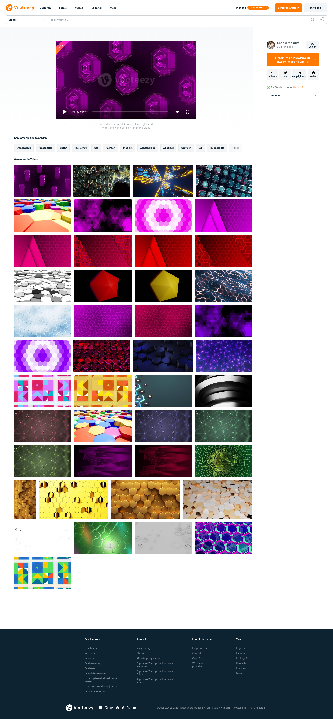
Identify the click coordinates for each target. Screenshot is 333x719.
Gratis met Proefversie (293, 59)
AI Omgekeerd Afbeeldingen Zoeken (101, 680)
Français (241, 668)
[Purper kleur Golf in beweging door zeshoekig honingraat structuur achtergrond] (42, 356)
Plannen (241, 7)
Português (242, 658)
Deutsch (241, 663)
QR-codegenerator (95, 691)
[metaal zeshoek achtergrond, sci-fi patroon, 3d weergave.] (163, 391)
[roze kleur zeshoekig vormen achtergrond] (223, 215)
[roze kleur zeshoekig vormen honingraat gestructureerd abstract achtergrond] (103, 215)
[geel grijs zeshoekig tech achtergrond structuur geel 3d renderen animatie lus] (73, 499)
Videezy (89, 658)
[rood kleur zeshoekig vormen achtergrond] (163, 251)
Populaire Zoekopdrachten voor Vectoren (155, 665)
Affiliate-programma (148, 658)
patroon (110, 148)
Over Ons (197, 658)
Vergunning (144, 648)
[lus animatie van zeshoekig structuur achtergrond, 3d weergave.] (223, 286)
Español (240, 653)
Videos (79, 7)
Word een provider (198, 665)
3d (200, 148)
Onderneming (93, 663)
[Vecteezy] (20, 7)
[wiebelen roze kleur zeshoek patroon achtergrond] (103, 321)
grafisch (186, 148)
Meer (113, 7)
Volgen (312, 46)
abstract (168, 148)
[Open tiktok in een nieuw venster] (123, 707)
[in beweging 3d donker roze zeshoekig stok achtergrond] (163, 461)
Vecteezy (90, 653)
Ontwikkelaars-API (95, 673)
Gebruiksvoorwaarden (218, 707)
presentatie (45, 148)
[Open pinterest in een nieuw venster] (117, 707)
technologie (217, 148)
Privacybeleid (239, 707)
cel (96, 148)
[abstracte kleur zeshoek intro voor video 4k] (42, 215)
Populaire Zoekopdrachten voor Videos (155, 681)
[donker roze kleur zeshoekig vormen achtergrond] (42, 251)
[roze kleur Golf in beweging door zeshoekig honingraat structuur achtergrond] (163, 215)
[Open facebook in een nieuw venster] (100, 707)
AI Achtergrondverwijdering (101, 686)
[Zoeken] (312, 19)
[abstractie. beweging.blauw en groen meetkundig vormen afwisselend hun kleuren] (42, 573)
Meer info (275, 95)
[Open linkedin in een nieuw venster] (111, 707)
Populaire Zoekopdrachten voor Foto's (155, 673)
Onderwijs (91, 668)
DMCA (140, 653)
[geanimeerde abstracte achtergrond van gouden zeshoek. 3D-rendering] (25, 499)
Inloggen (315, 7)
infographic (24, 148)
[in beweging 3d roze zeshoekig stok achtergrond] (103, 461)
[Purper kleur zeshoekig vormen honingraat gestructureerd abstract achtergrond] (223, 321)
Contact (196, 653)
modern (128, 148)
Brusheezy (91, 648)
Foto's (63, 7)
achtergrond (148, 148)
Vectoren (45, 7)
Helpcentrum (200, 648)
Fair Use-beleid (257, 707)
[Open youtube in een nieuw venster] (134, 707)
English (240, 648)
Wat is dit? (298, 87)
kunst (235, 148)
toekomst (80, 148)
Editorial (96, 7)
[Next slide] (247, 148)
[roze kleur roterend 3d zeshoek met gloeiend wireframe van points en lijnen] (42, 181)
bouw (63, 148)
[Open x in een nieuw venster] (128, 707)
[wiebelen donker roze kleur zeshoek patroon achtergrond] (163, 321)
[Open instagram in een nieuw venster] (106, 707)
